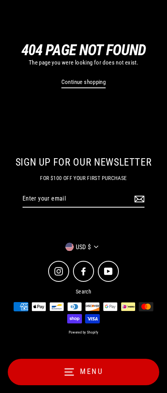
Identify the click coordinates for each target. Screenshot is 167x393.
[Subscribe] (138, 199)
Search (83, 291)
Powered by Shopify (84, 332)
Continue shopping (83, 82)
